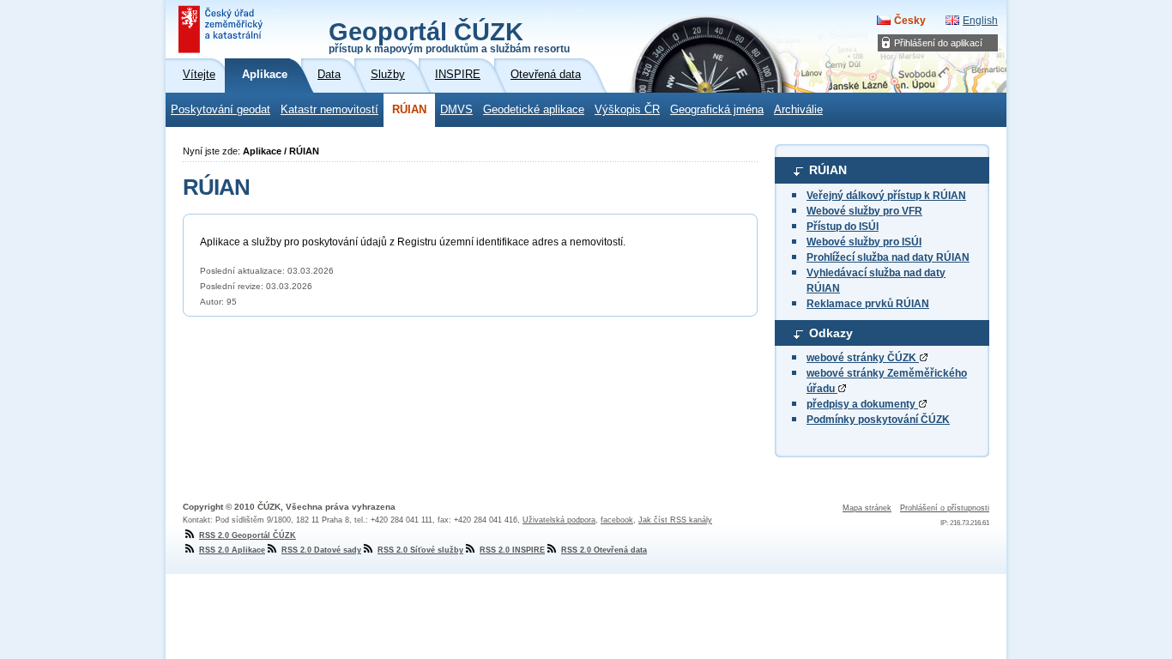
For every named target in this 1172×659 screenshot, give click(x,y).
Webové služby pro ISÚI (864, 242)
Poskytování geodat (220, 110)
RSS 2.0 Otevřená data (604, 550)
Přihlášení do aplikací (938, 43)
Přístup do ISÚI (843, 227)
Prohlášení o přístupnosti (944, 508)
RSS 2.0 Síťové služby (420, 550)
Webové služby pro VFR (864, 211)
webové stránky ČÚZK (863, 358)
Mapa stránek (867, 508)
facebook (617, 520)
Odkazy (831, 333)
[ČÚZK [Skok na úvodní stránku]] (222, 29)
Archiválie (798, 110)
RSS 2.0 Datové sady (321, 550)
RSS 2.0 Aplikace (232, 550)
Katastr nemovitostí (329, 110)
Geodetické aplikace (533, 110)
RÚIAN (409, 110)
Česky (910, 21)
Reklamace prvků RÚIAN (868, 304)
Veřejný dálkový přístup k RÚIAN (886, 196)
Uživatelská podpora (559, 520)
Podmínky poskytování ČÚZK (878, 420)
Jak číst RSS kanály (675, 520)
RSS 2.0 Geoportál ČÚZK (247, 535)
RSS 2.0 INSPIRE (512, 550)
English (980, 21)
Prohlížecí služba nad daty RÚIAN (888, 257)
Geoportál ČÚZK (449, 36)
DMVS (456, 110)
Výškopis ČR (627, 110)
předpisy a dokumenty (862, 404)
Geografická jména (717, 110)
